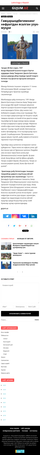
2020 (4, 407)
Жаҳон (3, 357)
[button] (37, 8)
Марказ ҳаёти (5, 373)
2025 (4, 385)
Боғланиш (33, 431)
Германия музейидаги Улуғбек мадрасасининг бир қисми (25, 264)
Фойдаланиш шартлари (11, 431)
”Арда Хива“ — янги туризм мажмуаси (24, 254)
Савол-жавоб (5, 363)
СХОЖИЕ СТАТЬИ (7, 239)
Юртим (15, 13)
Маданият (6, 351)
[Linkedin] (33, 216)
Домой (3, 13)
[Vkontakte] (24, 216)
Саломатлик (5, 360)
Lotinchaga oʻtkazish (20, 2)
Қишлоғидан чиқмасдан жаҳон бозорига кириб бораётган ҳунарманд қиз (26, 245)
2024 (4, 389)
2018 (4, 415)
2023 (4, 394)
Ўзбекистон (4, 335)
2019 (4, 411)
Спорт (5, 354)
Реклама (25, 431)
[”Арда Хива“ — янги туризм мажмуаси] (6, 255)
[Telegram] (7, 216)
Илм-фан (6, 348)
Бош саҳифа (5, 332)
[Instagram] (16, 216)
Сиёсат (5, 338)
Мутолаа (4, 367)
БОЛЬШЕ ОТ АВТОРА (25, 239)
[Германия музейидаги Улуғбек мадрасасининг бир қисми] (6, 265)
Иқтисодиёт (6, 342)
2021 (4, 402)
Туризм (9, 13)
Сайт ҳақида (25, 428)
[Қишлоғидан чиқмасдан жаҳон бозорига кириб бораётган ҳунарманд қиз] (6, 246)
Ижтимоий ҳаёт (8, 345)
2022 (4, 398)
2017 (4, 420)
